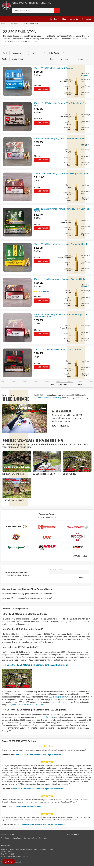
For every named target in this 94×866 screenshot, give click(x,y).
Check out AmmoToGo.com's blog (47, 397)
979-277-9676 (9, 852)
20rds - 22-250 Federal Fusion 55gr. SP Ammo (24, 806)
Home (3, 24)
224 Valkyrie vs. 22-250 (13, 500)
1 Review (46, 291)
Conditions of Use (30, 838)
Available (84, 75)
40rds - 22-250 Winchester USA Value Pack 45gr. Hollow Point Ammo (38, 789)
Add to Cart (43, 89)
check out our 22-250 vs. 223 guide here (28, 704)
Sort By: (4, 59)
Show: (52, 59)
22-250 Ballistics (61, 410)
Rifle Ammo (14, 24)
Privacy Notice (17, 838)
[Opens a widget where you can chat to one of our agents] (8, 862)
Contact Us (43, 838)
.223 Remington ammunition (60, 697)
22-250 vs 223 (69, 473)
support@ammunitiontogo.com (17, 856)
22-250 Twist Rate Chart (44, 473)
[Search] (57, 10)
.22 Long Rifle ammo (45, 717)
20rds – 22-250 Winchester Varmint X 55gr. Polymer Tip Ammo (38, 755)
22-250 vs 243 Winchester (14, 473)
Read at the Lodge (60, 426)
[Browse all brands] (89, 556)
